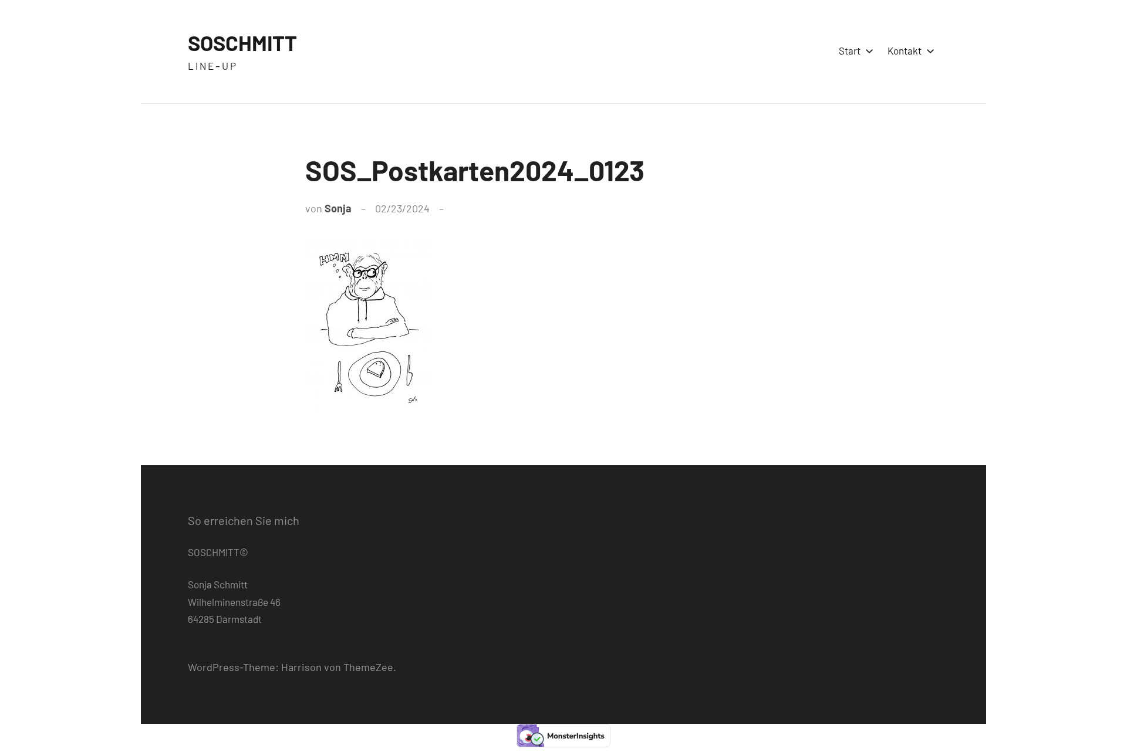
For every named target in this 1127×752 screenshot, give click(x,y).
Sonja (338, 208)
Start (850, 50)
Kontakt (905, 50)
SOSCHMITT (242, 42)
